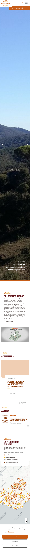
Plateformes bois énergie (12, 459)
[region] (15, 536)
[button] (26, 2)
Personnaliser (15, 541)
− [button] (26, 521)
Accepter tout (15, 537)
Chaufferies (8, 455)
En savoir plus (11, 532)
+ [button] (26, 519)
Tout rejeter (15, 545)
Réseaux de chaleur (10, 457)
